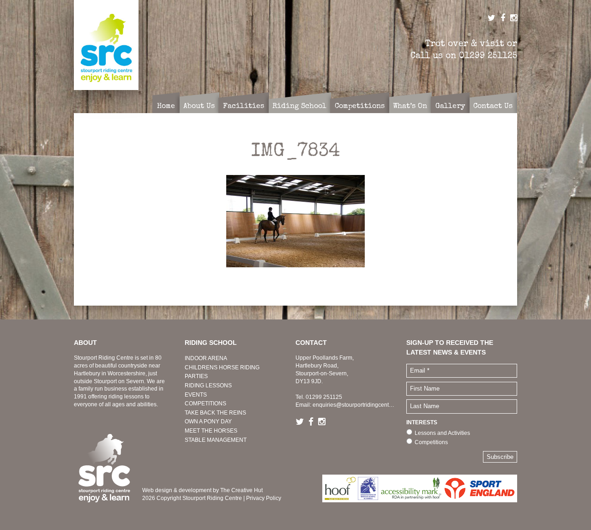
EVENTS (196, 394)
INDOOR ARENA (206, 358)
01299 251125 (488, 55)
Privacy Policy (263, 498)
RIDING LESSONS (208, 385)
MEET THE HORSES (211, 431)
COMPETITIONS (205, 403)
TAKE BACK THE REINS (215, 413)
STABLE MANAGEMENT (216, 440)
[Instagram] (324, 422)
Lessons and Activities (442, 433)
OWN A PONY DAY (208, 421)
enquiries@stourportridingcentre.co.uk (361, 405)
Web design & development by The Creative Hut (202, 490)
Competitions (431, 442)
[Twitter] (302, 422)
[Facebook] (313, 422)
